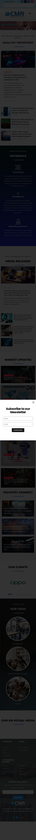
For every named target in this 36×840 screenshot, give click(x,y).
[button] (33, 402)
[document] (18, 420)
